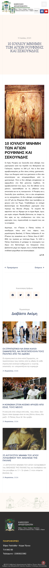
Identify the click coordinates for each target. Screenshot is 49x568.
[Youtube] (46, 11)
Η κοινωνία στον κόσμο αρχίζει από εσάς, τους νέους (23, 406)
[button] (44, 4)
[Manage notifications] (43, 563)
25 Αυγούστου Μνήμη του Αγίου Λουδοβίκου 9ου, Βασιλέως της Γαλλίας (21, 458)
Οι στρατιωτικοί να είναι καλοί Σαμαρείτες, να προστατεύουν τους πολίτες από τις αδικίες (23, 351)
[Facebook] (42, 11)
